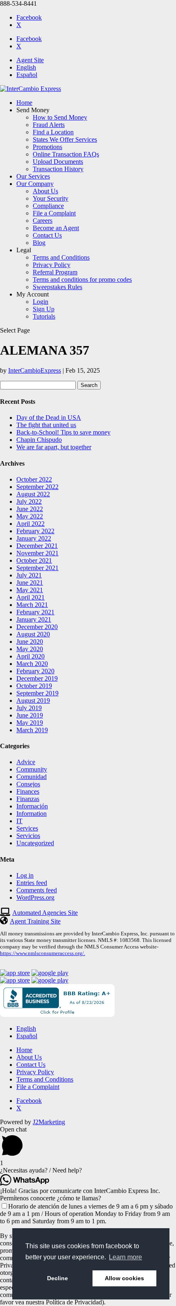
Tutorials (44, 316)
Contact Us (47, 235)
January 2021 (33, 619)
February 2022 (35, 530)
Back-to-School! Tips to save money (63, 432)
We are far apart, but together (53, 447)
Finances (27, 791)
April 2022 (30, 523)
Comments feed (36, 890)
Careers (42, 220)
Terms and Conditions (61, 257)
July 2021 (29, 575)
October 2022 (34, 479)
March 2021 (32, 604)
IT (19, 820)
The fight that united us (46, 424)
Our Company (35, 183)
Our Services (33, 176)
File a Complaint (54, 213)
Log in (25, 875)
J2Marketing (49, 1121)
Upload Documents (58, 161)
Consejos (28, 784)
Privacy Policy (51, 264)
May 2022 (29, 516)
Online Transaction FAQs (66, 154)
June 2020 (29, 641)
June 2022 (29, 508)
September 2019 (37, 693)
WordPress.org (35, 897)
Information (31, 813)
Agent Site (30, 60)
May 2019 (29, 722)
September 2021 (37, 567)
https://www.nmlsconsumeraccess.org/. (42, 953)
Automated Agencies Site (45, 912)
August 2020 (33, 634)
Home (24, 102)
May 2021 (29, 589)
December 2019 (37, 678)
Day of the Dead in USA (48, 417)
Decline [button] (57, 1278)
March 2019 (32, 730)
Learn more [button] (125, 1257)
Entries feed (31, 882)
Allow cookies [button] (124, 1278)
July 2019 (29, 707)
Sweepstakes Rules (57, 286)
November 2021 (37, 553)
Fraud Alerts (49, 124)
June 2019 (29, 715)
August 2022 (33, 494)
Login (40, 301)
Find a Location (53, 132)
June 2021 (29, 582)
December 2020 (37, 626)
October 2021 (34, 560)
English (26, 67)
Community (31, 769)
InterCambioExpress (34, 370)
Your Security (50, 198)
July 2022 (29, 501)
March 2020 (32, 663)
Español (26, 74)
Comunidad (31, 776)
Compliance (48, 205)
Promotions (47, 146)
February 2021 (35, 612)
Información (32, 806)
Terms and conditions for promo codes (82, 279)
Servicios (28, 835)
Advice (25, 761)
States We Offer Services (65, 139)
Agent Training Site (35, 921)
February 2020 (35, 671)
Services (27, 828)
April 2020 (30, 656)
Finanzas (27, 798)
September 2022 (37, 486)
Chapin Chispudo (39, 439)
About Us (45, 191)
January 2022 (33, 538)
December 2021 (37, 545)
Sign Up (43, 309)
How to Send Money (60, 117)
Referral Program (55, 272)
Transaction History (58, 168)
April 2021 (30, 597)
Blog (39, 242)
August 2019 (33, 700)
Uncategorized (35, 843)
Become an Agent (56, 227)
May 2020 (29, 648)
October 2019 (34, 685)
